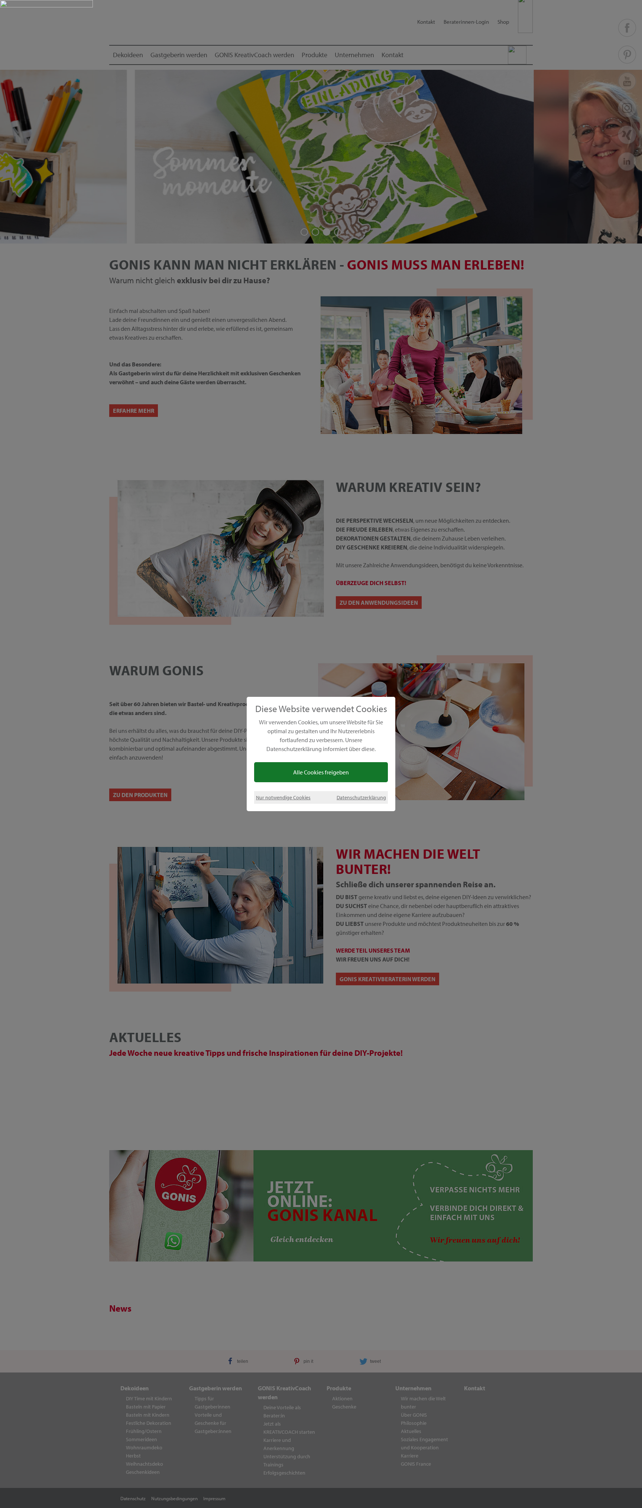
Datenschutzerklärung (361, 797)
